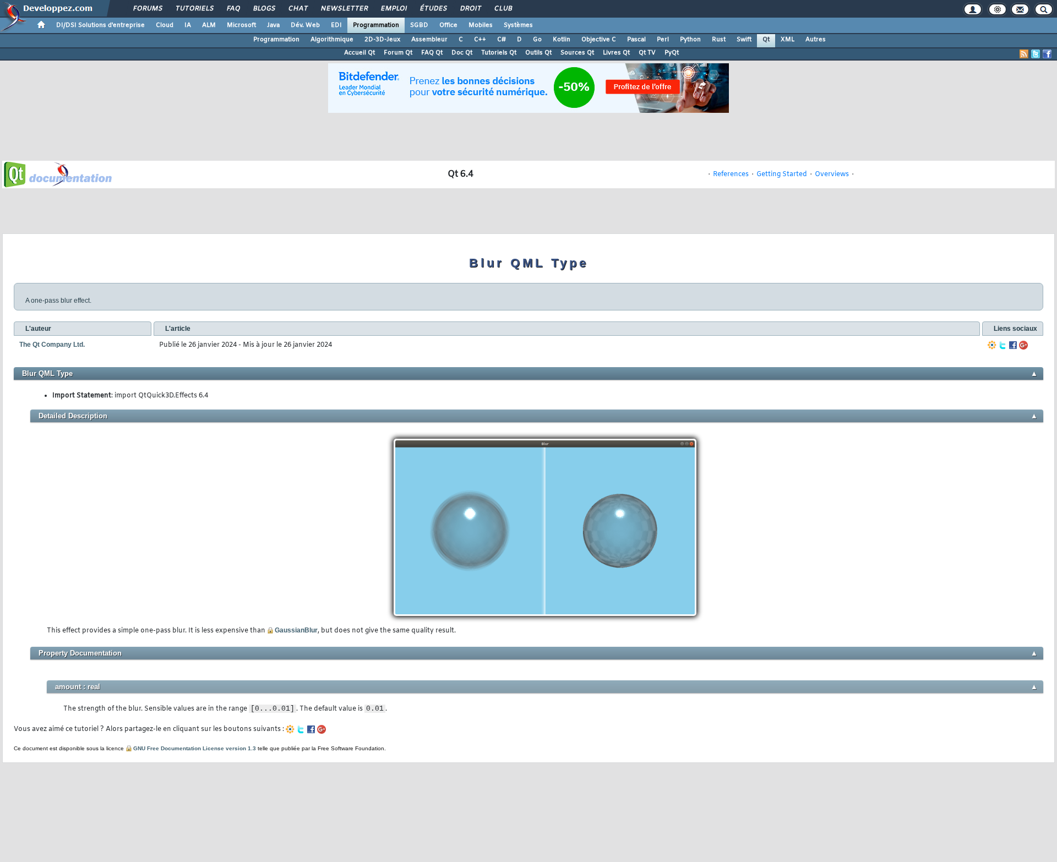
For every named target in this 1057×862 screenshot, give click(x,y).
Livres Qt (616, 53)
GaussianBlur (296, 630)
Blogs (264, 8)
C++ (480, 39)
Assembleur (429, 39)
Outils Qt (538, 53)
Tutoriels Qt (498, 53)
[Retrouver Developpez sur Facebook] (1047, 54)
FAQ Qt (432, 53)
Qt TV (647, 53)
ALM (209, 25)
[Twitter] (1002, 345)
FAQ (233, 8)
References (731, 174)
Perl (663, 39)
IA (187, 25)
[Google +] (1023, 345)
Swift (744, 39)
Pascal (636, 39)
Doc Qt (461, 53)
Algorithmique (331, 39)
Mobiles (480, 25)
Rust (719, 39)
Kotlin (561, 39)
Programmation (376, 25)
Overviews (832, 174)
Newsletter (343, 8)
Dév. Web (305, 25)
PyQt (671, 53)
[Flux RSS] (1024, 54)
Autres (815, 39)
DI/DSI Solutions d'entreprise (100, 25)
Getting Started (781, 174)
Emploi (393, 8)
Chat (297, 8)
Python (690, 39)
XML (787, 39)
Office (448, 25)
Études (433, 8)
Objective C (598, 39)
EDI (336, 25)
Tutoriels (194, 8)
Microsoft (241, 25)
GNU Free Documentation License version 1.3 (194, 748)
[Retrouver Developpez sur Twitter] (1035, 54)
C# (501, 39)
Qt (766, 39)
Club (503, 8)
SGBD (419, 25)
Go (537, 39)
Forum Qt (398, 53)
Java (273, 25)
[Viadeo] (992, 345)
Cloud (164, 25)
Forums (147, 8)
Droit (470, 8)
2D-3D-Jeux (382, 39)
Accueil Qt (359, 53)
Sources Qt (577, 53)
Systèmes (518, 25)
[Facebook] (1013, 345)
